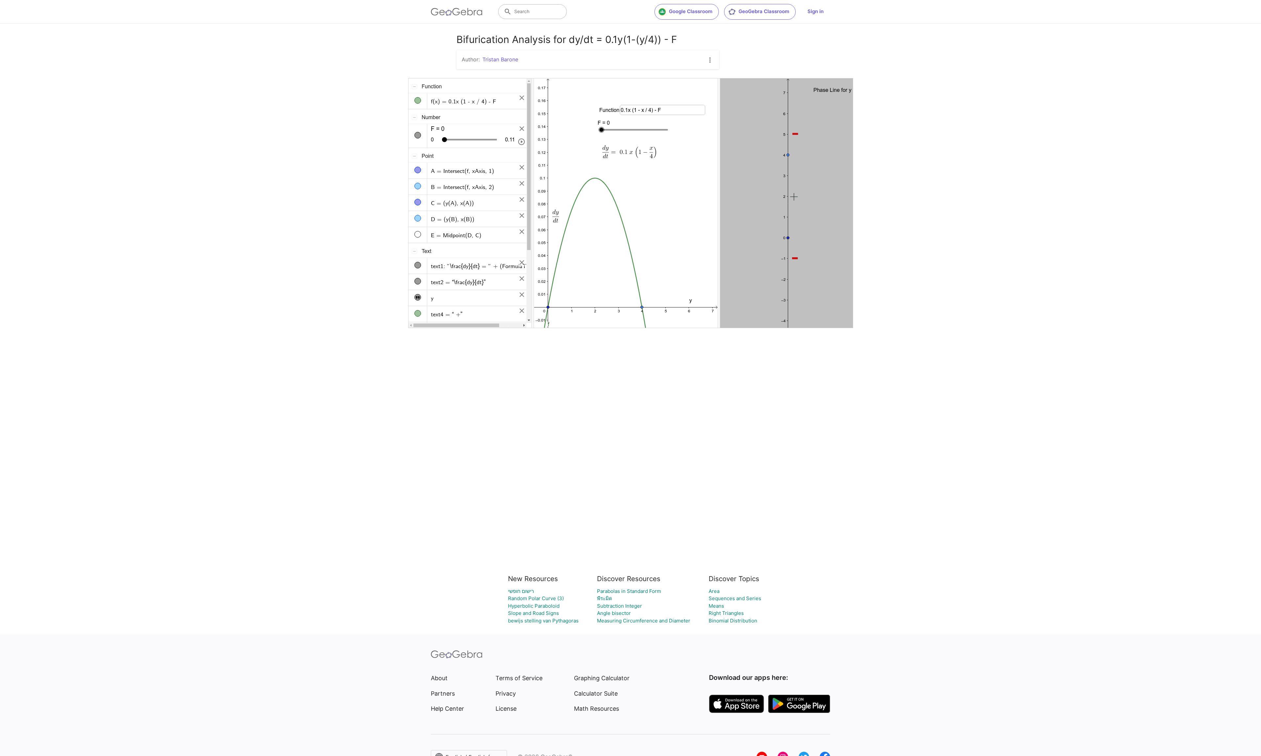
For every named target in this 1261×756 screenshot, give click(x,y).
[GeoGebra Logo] (456, 12)
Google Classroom (690, 11)
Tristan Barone (500, 59)
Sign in (815, 11)
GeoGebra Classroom (764, 11)
